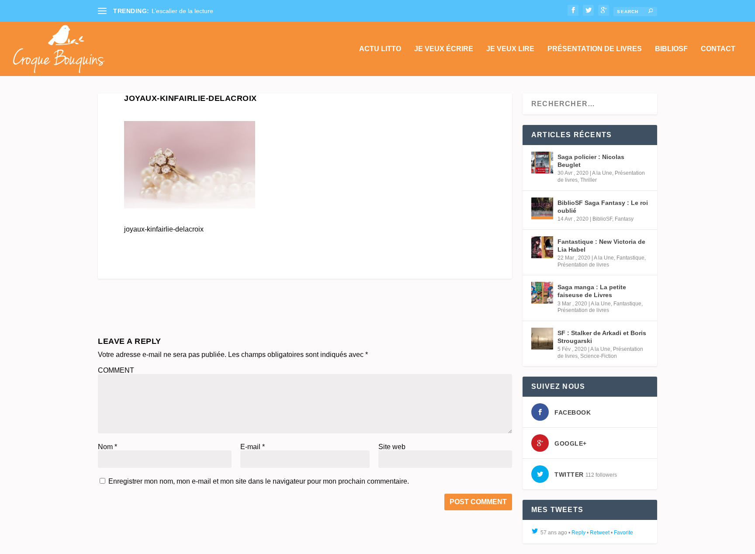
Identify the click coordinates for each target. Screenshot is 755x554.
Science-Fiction (598, 356)
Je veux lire (510, 48)
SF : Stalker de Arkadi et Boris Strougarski (602, 336)
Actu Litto (380, 48)
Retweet (600, 533)
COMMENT (116, 370)
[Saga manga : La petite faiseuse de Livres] (542, 293)
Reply (578, 533)
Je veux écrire (443, 48)
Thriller (588, 180)
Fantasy (624, 219)
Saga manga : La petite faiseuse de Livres (592, 291)
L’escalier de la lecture (182, 10)
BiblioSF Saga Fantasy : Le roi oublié (603, 206)
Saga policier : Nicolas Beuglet (591, 160)
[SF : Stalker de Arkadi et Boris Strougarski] (542, 339)
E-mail (252, 446)
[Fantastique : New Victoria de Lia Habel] (542, 247)
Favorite (623, 533)
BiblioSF (671, 48)
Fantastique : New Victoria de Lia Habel (601, 245)
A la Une (602, 173)
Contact (718, 48)
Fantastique (630, 258)
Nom (107, 446)
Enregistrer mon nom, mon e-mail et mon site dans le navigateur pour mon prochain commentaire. (258, 481)
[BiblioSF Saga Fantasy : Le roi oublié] (542, 208)
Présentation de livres (594, 48)
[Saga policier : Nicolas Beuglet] (542, 162)
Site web (391, 446)
